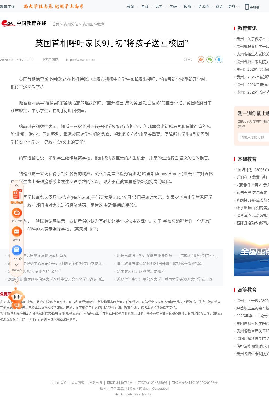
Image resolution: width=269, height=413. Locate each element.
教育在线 (7, 6)
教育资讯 (247, 28)
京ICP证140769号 (120, 383)
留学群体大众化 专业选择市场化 (34, 271)
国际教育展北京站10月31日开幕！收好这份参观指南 (160, 263)
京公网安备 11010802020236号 (195, 383)
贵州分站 (71, 24)
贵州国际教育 (93, 24)
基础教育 (247, 159)
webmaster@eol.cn (139, 394)
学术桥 (203, 6)
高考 (159, 6)
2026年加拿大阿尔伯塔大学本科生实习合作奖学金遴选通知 (56, 279)
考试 (144, 6)
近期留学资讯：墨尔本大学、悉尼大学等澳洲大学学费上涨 (165, 279)
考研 (173, 6)
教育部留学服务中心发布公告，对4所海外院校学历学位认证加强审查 (64, 263)
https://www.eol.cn (80, 60)
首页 (55, 24)
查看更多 (17, 270)
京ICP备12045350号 (152, 383)
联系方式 (78, 383)
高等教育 (247, 290)
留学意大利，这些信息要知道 (141, 271)
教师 (187, 6)
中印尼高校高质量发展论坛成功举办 (37, 256)
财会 (219, 6)
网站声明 (95, 383)
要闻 (130, 6)
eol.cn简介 (59, 383)
